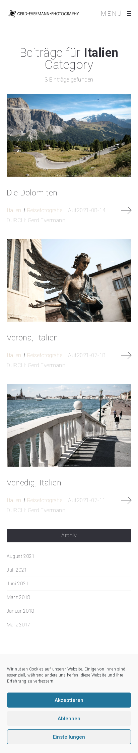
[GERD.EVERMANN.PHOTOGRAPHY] (43, 13)
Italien (14, 210)
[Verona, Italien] (69, 280)
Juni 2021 (18, 583)
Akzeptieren (69, 700)
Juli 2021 (17, 570)
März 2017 (18, 624)
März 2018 (18, 597)
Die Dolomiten (32, 192)
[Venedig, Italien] (69, 425)
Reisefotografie (45, 210)
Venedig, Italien (34, 482)
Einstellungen (69, 737)
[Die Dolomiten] (69, 135)
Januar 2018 (20, 611)
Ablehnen (69, 719)
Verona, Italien (32, 337)
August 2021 (21, 556)
